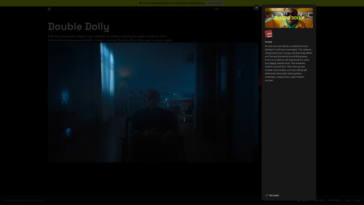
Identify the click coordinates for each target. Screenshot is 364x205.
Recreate (274, 195)
